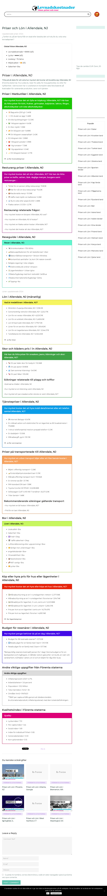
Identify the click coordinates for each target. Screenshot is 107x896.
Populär (90, 124)
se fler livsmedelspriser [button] (15, 159)
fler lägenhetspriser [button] (14, 619)
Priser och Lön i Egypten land (90, 155)
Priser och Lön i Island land (89, 212)
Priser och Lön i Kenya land (89, 244)
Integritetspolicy (56, 893)
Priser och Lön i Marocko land (90, 251)
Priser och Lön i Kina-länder (89, 225)
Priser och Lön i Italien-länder (90, 219)
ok (48, 893)
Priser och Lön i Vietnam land (90, 238)
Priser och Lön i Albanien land (90, 176)
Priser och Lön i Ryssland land (90, 200)
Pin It (43, 749)
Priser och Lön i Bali (86, 206)
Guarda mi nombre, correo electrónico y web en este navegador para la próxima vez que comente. (37, 876)
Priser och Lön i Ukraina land (90, 161)
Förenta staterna (12, 782)
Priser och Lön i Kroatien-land (90, 136)
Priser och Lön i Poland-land (90, 232)
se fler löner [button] (11, 340)
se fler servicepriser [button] (14, 443)
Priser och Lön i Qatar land (89, 257)
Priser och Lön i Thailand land (90, 142)
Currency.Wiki (99, 116)
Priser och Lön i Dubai (87, 129)
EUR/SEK (81, 116)
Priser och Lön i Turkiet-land (90, 148)
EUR (91, 66)
